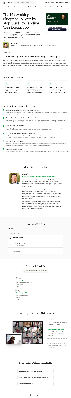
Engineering (38, 7)
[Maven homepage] (7, 2)
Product (30, 7)
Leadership (60, 7)
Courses (5, 7)
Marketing (52, 7)
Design (45, 7)
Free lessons (17, 7)
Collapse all (10, 228)
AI (24, 7)
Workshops (10, 7)
